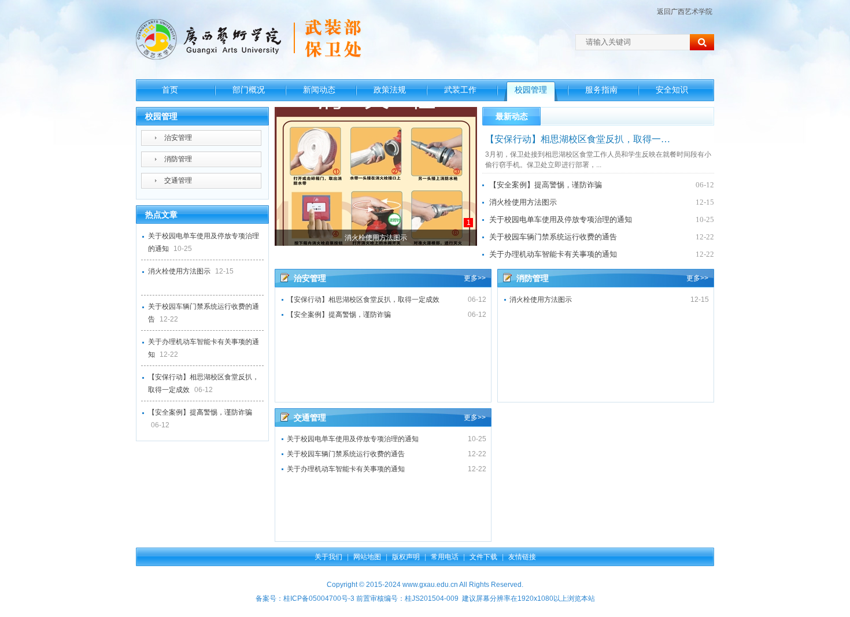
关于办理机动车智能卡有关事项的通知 (553, 254)
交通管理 (310, 417)
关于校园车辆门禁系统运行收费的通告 (553, 236)
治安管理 (310, 278)
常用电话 (445, 557)
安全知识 (672, 90)
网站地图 (367, 557)
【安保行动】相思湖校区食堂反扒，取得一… (577, 139)
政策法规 (390, 90)
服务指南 (601, 90)
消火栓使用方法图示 (376, 238)
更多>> (475, 278)
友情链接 (522, 557)
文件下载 (483, 557)
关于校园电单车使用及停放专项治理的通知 (560, 219)
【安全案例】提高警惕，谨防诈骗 (545, 184)
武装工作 (460, 90)
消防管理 (532, 278)
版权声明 (406, 557)
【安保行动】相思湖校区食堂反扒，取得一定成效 (363, 299)
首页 (170, 90)
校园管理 (531, 90)
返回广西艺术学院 (684, 12)
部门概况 (248, 90)
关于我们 (328, 557)
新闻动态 (319, 90)
